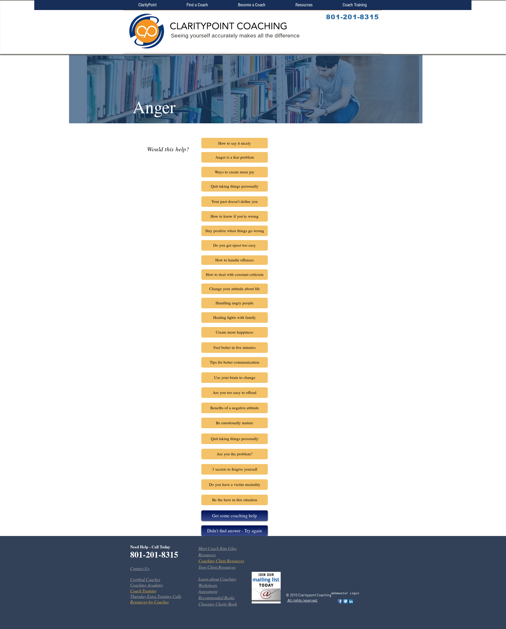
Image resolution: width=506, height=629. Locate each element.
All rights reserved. (302, 600)
